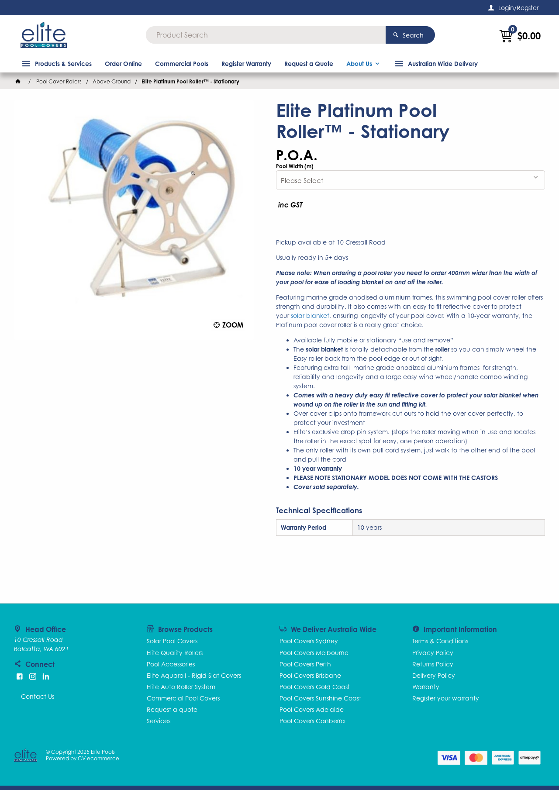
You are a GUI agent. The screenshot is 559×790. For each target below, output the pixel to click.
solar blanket (310, 315)
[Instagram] (32, 676)
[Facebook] (19, 676)
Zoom (232, 325)
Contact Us (37, 696)
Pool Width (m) (295, 166)
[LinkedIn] (46, 676)
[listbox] (410, 180)
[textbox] (266, 35)
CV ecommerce (98, 758)
